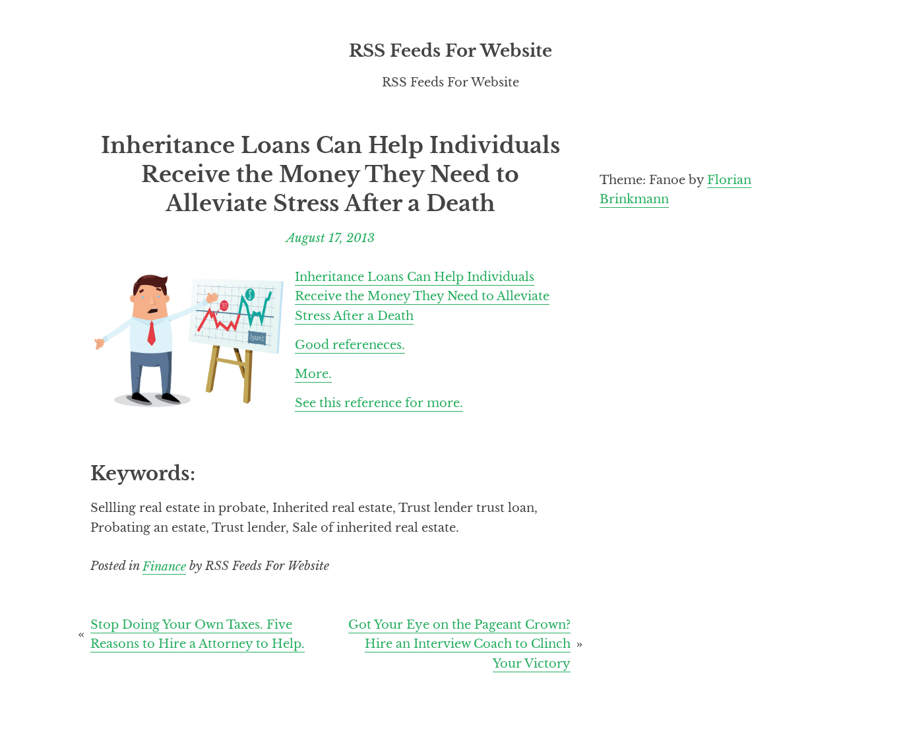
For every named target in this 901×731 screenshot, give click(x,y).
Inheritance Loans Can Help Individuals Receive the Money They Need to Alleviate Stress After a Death (422, 296)
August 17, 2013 (330, 237)
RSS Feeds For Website (450, 50)
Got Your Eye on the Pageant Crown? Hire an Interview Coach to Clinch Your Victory (459, 644)
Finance (164, 565)
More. (313, 373)
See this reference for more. (379, 402)
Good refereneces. (350, 344)
